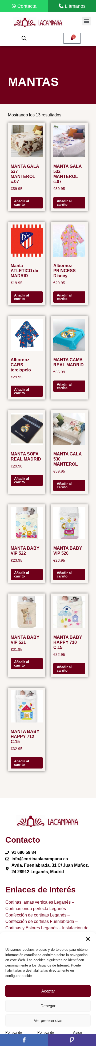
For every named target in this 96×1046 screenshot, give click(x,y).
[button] (88, 939)
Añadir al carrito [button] (21, 203)
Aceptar (48, 991)
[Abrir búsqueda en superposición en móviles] (24, 38)
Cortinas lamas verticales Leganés (38, 902)
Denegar (48, 1005)
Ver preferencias (48, 1020)
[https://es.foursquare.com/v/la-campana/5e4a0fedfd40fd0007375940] (72, 1040)
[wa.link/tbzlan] (24, 6)
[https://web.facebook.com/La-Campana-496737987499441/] (24, 1040)
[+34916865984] (72, 6)
